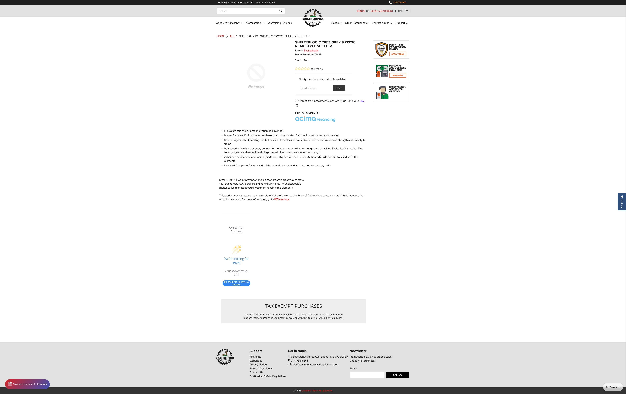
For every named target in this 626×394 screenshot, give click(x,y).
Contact (232, 2)
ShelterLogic (311, 50)
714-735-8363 (399, 2)
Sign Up (397, 374)
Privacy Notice (258, 364)
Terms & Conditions (261, 368)
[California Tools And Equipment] (313, 18)
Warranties (256, 360)
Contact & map (380, 22)
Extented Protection (265, 2)
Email (353, 368)
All (232, 36)
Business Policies (246, 2)
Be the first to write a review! (236, 283)
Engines (287, 22)
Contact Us (256, 372)
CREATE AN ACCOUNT (382, 11)
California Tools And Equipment (317, 390)
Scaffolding (274, 22)
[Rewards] (27, 384)
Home (220, 36)
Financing (222, 2)
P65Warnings (281, 199)
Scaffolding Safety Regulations (268, 376)
